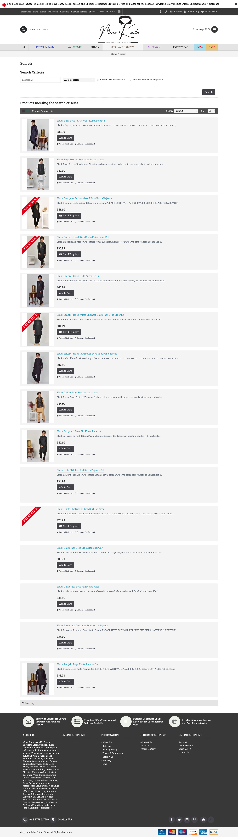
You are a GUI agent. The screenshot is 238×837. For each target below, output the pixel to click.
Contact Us (107, 756)
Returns (145, 745)
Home (114, 54)
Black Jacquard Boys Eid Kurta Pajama (79, 431)
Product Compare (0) (42, 111)
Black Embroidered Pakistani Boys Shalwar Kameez (87, 353)
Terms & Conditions (112, 753)
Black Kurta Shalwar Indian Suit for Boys (80, 508)
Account (183, 742)
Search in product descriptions (147, 79)
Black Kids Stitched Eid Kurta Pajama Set (80, 470)
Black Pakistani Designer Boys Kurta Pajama (82, 625)
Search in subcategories (112, 79)
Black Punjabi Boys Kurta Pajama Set (78, 664)
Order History (148, 748)
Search (123, 54)
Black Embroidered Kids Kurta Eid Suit (79, 275)
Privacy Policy (109, 749)
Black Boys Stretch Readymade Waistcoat (80, 159)
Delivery (106, 745)
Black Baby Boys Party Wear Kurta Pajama (81, 120)
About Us (107, 742)
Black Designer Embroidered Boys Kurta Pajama (84, 198)
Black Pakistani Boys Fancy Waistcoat (78, 586)
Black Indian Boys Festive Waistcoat (77, 392)
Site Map (106, 760)
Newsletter (184, 752)
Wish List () (185, 748)
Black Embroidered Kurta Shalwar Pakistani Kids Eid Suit (90, 314)
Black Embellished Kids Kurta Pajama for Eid (83, 237)
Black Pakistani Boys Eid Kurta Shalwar (80, 547)
